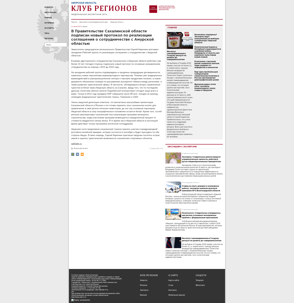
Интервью (49, 23)
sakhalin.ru (76, 143)
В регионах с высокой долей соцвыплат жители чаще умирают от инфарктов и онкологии (206, 64)
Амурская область (116, 22)
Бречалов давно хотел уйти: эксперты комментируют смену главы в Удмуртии (205, 87)
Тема (46, 33)
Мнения (48, 18)
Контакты (172, 290)
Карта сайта (173, 280)
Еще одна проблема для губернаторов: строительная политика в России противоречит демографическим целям (206, 76)
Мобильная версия (176, 295)
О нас (170, 285)
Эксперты (49, 28)
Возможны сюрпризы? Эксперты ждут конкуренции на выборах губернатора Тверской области (206, 39)
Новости (48, 7)
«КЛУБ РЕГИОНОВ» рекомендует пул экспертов (167, 7)
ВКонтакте (200, 285)
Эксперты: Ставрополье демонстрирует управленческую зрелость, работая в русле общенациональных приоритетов (201, 159)
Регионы (48, 38)
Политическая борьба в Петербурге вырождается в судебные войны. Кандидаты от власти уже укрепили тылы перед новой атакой (207, 52)
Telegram (200, 280)
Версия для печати (81, 148)
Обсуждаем (50, 12)
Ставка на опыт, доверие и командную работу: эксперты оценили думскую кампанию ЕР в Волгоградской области (201, 188)
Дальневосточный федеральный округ (93, 22)
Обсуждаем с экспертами (182, 147)
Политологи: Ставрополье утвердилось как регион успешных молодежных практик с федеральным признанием (201, 215)
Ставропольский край (190, 153)
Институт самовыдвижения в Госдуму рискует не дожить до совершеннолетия (176, 55)
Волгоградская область (190, 182)
